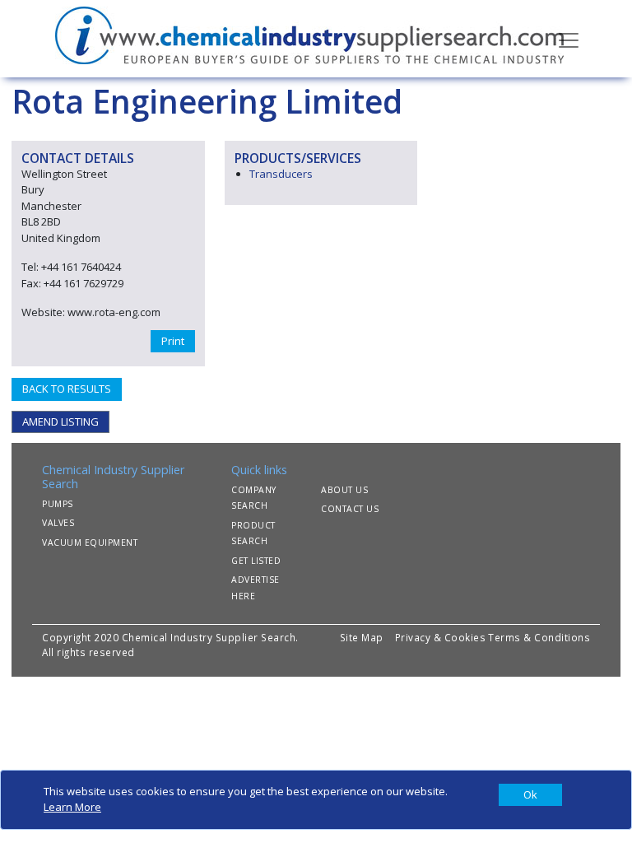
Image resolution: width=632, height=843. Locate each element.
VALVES (58, 523)
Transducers (281, 173)
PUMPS (57, 504)
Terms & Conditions (539, 637)
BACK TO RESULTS (66, 388)
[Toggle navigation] (568, 39)
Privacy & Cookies (440, 637)
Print (172, 340)
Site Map (361, 637)
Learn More (72, 806)
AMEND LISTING (60, 421)
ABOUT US (344, 490)
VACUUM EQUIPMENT (89, 542)
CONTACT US (350, 509)
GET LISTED (256, 560)
